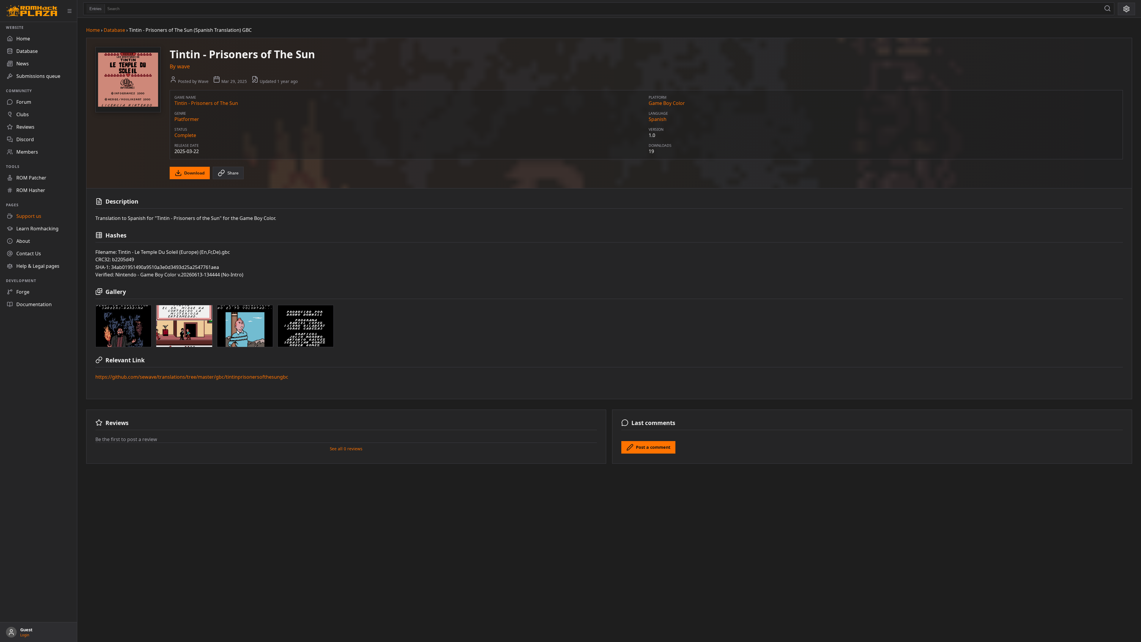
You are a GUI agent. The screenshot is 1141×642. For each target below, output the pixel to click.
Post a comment (653, 447)
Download (194, 173)
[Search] (1107, 9)
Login (24, 635)
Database (114, 30)
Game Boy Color (667, 103)
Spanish (657, 119)
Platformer (186, 119)
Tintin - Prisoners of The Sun (206, 103)
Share (233, 173)
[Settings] (1126, 9)
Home (93, 30)
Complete (185, 135)
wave (183, 66)
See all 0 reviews (346, 448)
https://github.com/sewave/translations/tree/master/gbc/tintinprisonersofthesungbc (191, 377)
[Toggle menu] (69, 11)
